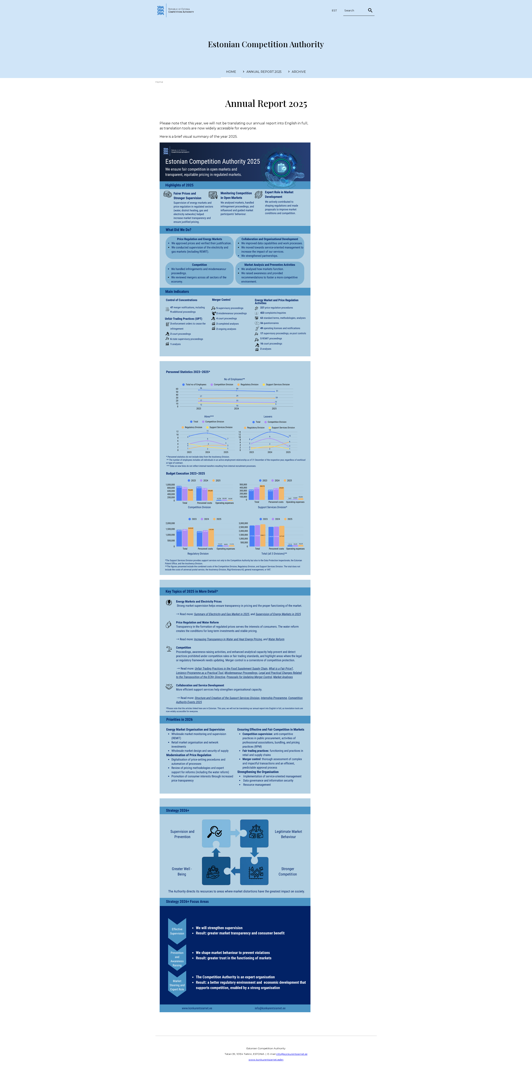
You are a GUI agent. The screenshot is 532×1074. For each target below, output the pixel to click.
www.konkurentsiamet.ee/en (266, 1059)
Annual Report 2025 (263, 72)
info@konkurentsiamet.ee (291, 1053)
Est (334, 10)
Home (231, 72)
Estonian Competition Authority (266, 44)
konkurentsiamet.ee (177, 10)
